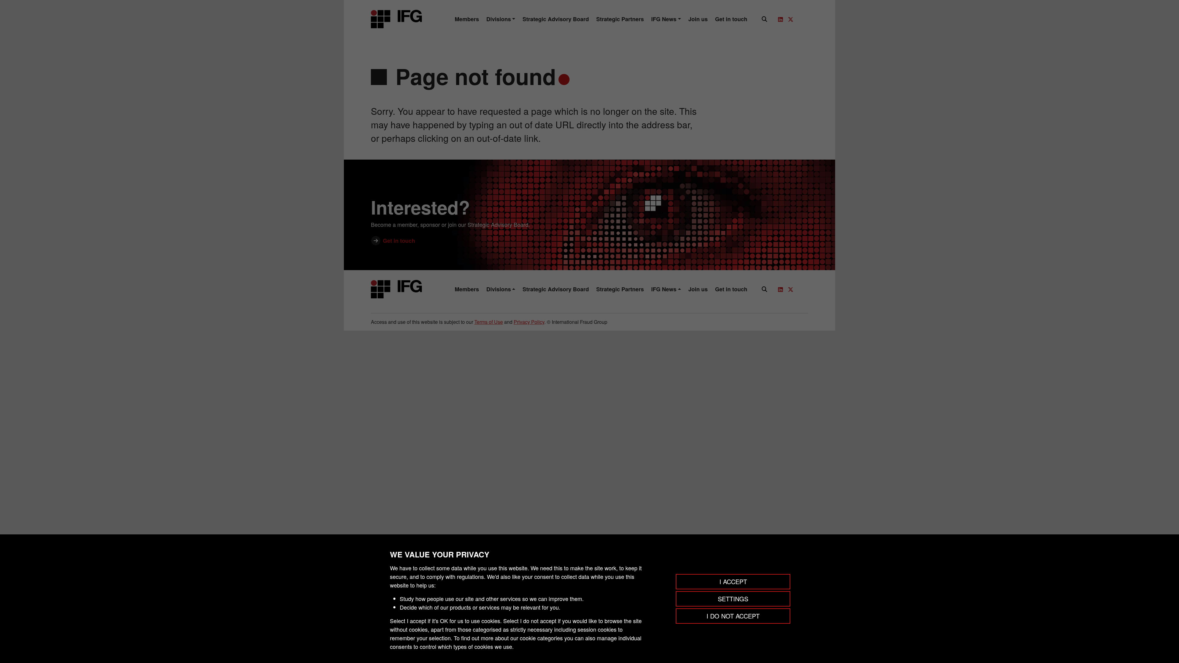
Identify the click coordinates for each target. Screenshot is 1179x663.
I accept (733, 581)
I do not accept (733, 615)
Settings (733, 598)
